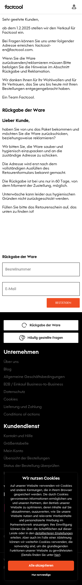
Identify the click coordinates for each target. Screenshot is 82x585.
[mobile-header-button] (74, 7)
